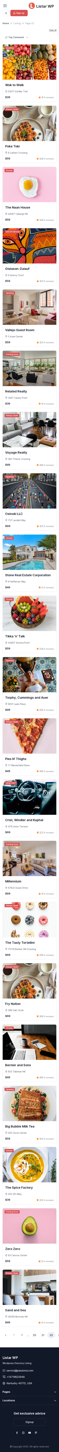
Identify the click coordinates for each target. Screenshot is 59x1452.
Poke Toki (12, 146)
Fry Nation (13, 1004)
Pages (6, 1391)
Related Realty (16, 391)
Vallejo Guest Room (19, 330)
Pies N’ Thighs (15, 759)
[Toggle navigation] (5, 6)
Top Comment (16, 37)
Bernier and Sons (18, 1065)
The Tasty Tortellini (20, 943)
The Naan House (17, 207)
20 (34, 1335)
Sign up (20, 13)
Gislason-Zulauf (17, 269)
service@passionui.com (20, 1370)
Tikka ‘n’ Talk (15, 636)
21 (43, 1335)
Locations (9, 1400)
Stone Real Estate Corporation (28, 575)
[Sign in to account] (6, 13)
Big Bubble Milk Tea (19, 1126)
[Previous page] (6, 1335)
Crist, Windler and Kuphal (24, 820)
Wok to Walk (14, 85)
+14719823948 (16, 1376)
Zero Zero (12, 1249)
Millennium (13, 881)
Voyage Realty (16, 452)
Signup (29, 1422)
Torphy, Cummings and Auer (26, 697)
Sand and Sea (15, 1310)
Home (6, 23)
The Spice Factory (19, 1187)
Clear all (52, 30)
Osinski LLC (14, 514)
